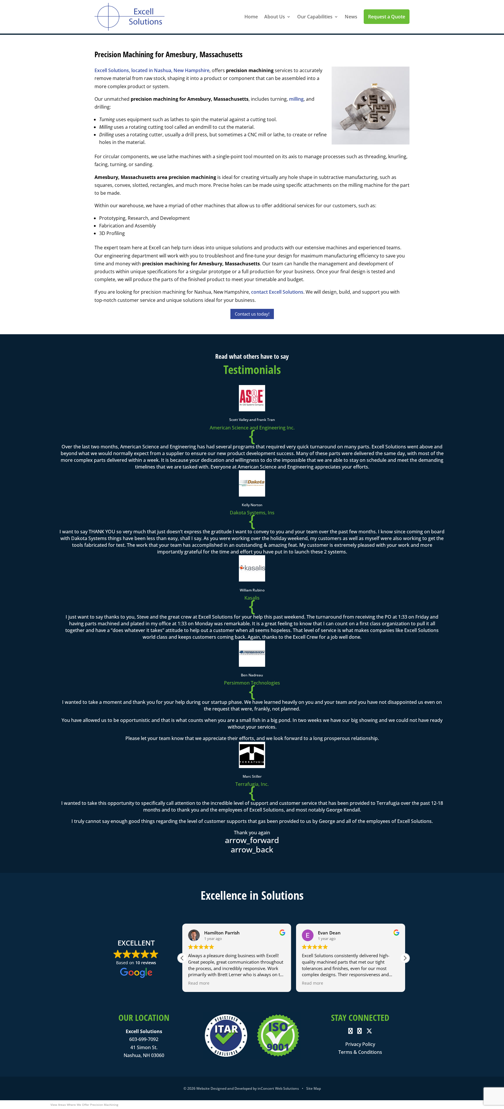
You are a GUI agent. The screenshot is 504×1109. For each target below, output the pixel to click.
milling (296, 99)
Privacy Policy (360, 1044)
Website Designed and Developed (224, 1088)
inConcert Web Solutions (278, 1088)
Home (251, 16)
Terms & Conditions (360, 1052)
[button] (404, 958)
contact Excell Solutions (277, 292)
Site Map (313, 1088)
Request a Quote (386, 16)
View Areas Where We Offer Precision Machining (84, 1105)
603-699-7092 (143, 1039)
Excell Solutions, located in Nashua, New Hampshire (151, 70)
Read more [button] (198, 983)
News (351, 16)
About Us (274, 16)
